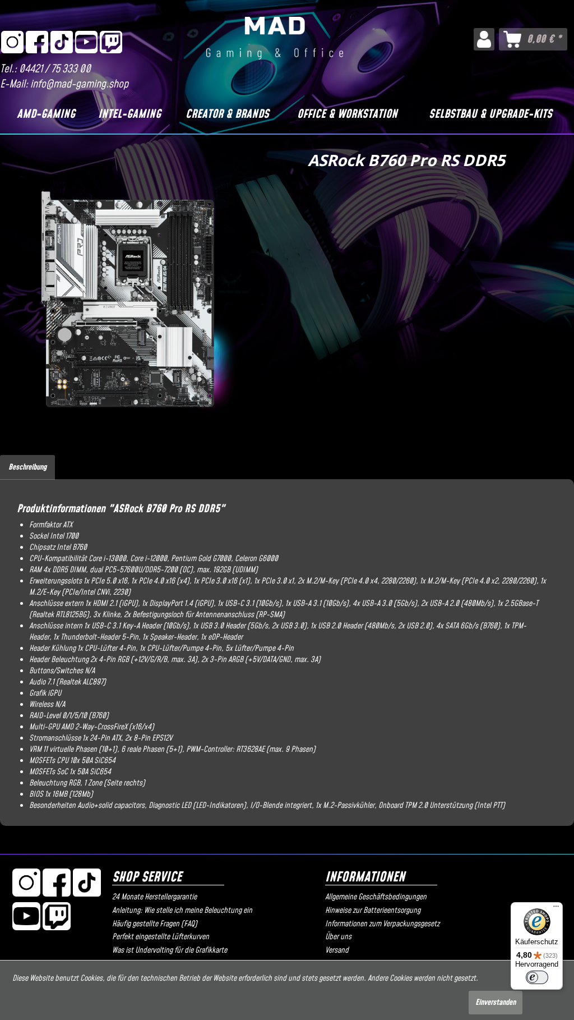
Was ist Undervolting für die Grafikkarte (169, 950)
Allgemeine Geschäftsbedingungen (376, 897)
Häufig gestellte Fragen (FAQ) (154, 924)
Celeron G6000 (256, 558)
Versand (337, 950)
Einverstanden (495, 1002)
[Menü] (556, 909)
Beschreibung (27, 467)
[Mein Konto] (484, 39)
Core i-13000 (107, 558)
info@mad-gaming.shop (79, 84)
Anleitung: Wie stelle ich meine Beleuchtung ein (182, 910)
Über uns (338, 937)
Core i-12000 (148, 558)
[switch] (537, 977)
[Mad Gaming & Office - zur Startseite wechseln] (274, 41)
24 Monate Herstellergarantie (154, 897)
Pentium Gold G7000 (201, 558)
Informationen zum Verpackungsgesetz (382, 924)
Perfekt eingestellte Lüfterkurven (160, 937)
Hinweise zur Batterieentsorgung (372, 910)
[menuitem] (484, 39)
